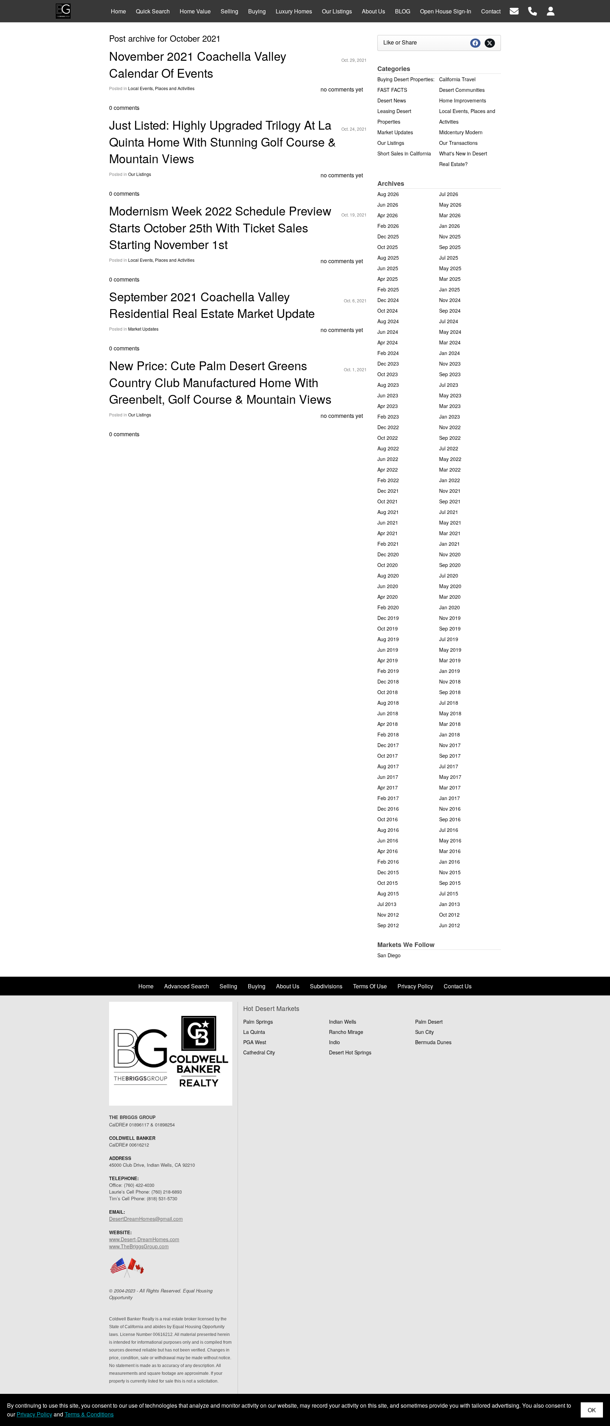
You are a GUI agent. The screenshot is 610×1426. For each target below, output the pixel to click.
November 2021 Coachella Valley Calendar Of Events (197, 64)
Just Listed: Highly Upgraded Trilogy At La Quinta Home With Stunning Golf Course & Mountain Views (222, 141)
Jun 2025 (387, 268)
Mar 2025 (450, 278)
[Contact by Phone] (532, 10)
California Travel (457, 79)
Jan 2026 (449, 225)
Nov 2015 (450, 872)
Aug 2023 (388, 384)
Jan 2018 (449, 734)
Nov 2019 (450, 617)
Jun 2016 (387, 840)
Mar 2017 (450, 787)
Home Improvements (462, 100)
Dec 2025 (388, 236)
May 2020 (450, 586)
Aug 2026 (388, 193)
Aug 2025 (388, 257)
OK (592, 1410)
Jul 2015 (448, 893)
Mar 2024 (450, 342)
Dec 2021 (388, 490)
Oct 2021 (387, 501)
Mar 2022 (450, 469)
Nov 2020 (450, 554)
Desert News (391, 100)
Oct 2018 (387, 692)
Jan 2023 (449, 416)
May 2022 (450, 458)
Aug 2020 (388, 575)
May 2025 (450, 268)
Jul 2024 (448, 321)
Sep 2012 (388, 925)
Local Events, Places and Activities (161, 88)
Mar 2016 (450, 850)
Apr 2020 (387, 596)
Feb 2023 (388, 416)
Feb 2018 (388, 734)
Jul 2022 (448, 448)
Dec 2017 (388, 744)
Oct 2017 (387, 755)
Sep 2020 (450, 564)
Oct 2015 (387, 882)
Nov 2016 (450, 808)
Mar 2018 (450, 723)
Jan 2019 (449, 670)
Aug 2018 (388, 702)
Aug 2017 (388, 766)
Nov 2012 (388, 914)
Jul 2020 (448, 575)
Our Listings (139, 174)
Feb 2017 (388, 797)
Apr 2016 (387, 850)
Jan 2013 (449, 903)
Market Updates (143, 329)
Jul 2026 (448, 193)
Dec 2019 (388, 617)
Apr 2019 (387, 660)
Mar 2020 (450, 596)
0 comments (124, 107)
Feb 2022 (388, 480)
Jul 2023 (448, 384)
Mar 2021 (450, 533)
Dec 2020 (388, 554)
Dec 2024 (388, 299)
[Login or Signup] (551, 10)
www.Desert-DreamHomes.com (144, 1239)
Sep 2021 (450, 501)
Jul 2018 (448, 702)
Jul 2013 (386, 903)
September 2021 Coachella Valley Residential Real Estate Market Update (212, 305)
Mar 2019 (450, 660)
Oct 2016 (387, 819)
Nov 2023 (450, 363)
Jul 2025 (448, 257)
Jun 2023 (387, 395)
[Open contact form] (514, 10)
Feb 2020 (388, 607)
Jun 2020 (387, 586)
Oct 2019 (387, 628)
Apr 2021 (387, 533)
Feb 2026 (388, 225)
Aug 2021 (388, 511)
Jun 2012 (449, 925)
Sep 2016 (450, 819)
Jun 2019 (387, 649)
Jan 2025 (449, 289)
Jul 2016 (448, 829)
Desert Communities (462, 89)
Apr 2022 (387, 469)
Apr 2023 (387, 405)
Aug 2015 (388, 893)
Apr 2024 (387, 342)
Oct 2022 (387, 437)
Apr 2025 (387, 278)
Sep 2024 (450, 310)
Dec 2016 (388, 808)
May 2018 (450, 713)
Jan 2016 (449, 861)
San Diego (389, 955)
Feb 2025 (388, 289)
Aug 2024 (388, 321)
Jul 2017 (448, 766)
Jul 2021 (448, 511)
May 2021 (450, 522)
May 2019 (450, 649)
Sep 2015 (450, 882)
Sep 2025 (450, 246)
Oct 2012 (449, 914)
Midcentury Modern (461, 132)
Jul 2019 (448, 639)
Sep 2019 (450, 628)
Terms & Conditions (89, 1414)
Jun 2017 (387, 776)
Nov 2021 (450, 490)
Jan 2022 (449, 480)
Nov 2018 (450, 681)
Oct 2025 (387, 246)
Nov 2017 (450, 744)
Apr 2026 (387, 215)
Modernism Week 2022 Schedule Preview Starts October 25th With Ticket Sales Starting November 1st (220, 227)
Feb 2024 (388, 352)
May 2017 (450, 776)
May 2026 (450, 204)
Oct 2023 (387, 374)
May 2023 (450, 395)
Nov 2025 (450, 236)
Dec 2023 (388, 363)
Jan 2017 (449, 797)
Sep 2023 (450, 374)
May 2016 (450, 840)
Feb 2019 (388, 670)
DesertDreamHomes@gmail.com (146, 1218)
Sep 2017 (450, 755)
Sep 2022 (450, 437)
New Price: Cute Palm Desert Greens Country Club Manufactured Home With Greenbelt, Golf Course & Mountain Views (220, 381)
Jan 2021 (449, 543)
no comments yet (342, 89)
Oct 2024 (387, 310)
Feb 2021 (388, 543)
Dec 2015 (388, 872)
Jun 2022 (387, 458)
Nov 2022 (450, 427)
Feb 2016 (388, 861)
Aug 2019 (388, 639)
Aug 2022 (388, 448)
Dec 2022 (388, 427)
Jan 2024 (449, 352)
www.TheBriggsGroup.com (139, 1246)
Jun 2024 (387, 331)
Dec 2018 (388, 681)
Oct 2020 (387, 564)
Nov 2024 (450, 299)
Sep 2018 (450, 692)
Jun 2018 (387, 713)
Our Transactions (458, 142)
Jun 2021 (387, 522)
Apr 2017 (387, 787)
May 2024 (450, 331)
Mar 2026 (450, 215)
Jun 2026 (387, 204)
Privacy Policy (34, 1414)
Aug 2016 (388, 829)
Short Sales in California (404, 153)
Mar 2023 (450, 405)
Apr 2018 (387, 723)
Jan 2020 (449, 607)
